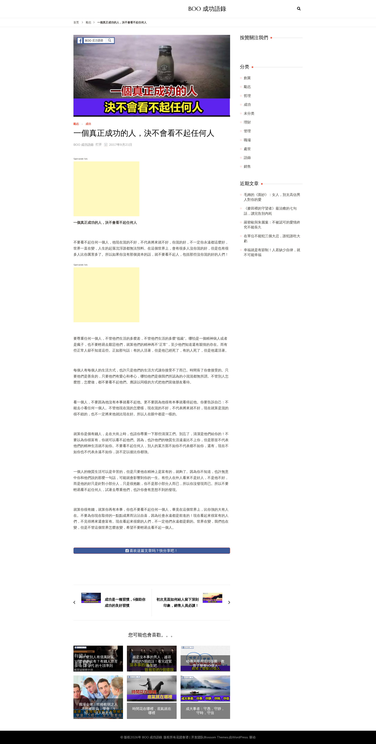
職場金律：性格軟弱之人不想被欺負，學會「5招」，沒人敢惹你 (98, 708)
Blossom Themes (216, 737)
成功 (88, 124)
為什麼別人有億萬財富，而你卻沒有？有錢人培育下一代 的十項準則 (98, 661)
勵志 (76, 124)
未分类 (249, 113)
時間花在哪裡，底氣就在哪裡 (151, 711)
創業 (247, 78)
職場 (247, 140)
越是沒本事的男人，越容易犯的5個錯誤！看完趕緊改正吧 (151, 661)
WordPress (240, 737)
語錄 (247, 157)
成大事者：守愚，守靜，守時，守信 (205, 711)
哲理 (247, 95)
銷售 (247, 166)
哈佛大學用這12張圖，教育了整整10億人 (205, 663)
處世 (247, 149)
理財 (247, 122)
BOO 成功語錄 (207, 8)
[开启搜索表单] (299, 9)
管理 (247, 131)
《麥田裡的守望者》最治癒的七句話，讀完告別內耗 (270, 211)
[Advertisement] (106, 188)
